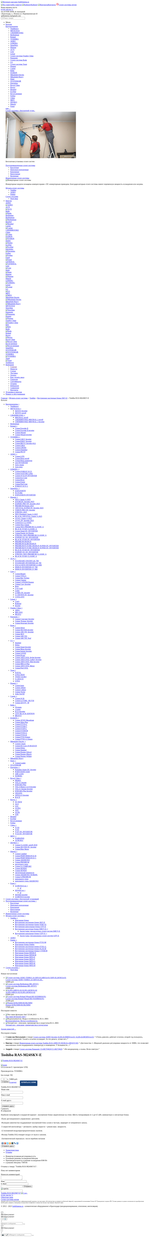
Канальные (14, 172)
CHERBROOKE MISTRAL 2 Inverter (29, 422)
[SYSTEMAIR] (12, 352)
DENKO (13, 102)
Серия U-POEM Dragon (24, 582)
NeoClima (14, 199)
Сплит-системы (12, 197)
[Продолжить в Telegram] (2, 1219)
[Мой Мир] (12, 1143)
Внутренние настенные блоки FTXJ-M (30, 942)
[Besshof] (9, 224)
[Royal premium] (12, 346)
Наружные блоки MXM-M (25, 955)
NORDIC (18, 776)
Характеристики (12, 1150)
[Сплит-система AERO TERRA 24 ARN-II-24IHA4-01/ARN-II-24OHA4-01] (36, 978)
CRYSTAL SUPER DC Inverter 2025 (29, 508)
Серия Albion (20, 688)
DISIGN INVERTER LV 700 (26, 567)
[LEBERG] (10, 283)
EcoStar (13, 92)
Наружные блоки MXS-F (25, 959)
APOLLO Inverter (22, 795)
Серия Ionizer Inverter (23, 651)
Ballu (12, 71)
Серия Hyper (20, 655)
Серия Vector (20, 692)
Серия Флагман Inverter (24, 623)
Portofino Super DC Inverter (25, 770)
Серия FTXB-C (21, 727)
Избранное (14, 386)
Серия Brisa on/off (22, 458)
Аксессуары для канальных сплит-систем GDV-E (39, 936)
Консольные (15, 174)
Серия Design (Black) (23, 754)
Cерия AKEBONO (22, 860)
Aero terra (18, 467)
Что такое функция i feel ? (16, 1017)
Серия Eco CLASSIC (23, 523)
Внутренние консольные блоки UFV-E (30, 927)
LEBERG (14, 43)
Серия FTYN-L (21, 724)
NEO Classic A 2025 (23, 499)
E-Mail (3, 1184)
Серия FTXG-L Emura (23, 739)
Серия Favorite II (21, 428)
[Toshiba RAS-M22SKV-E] (24, 1193)
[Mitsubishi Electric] (13, 300)
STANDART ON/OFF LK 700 (27, 561)
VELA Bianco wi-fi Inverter (25, 787)
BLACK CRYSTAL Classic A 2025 (28, 516)
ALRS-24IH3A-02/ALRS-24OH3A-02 (20, 992)
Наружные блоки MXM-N (25, 953)
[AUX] (9, 209)
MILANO (19, 612)
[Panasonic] (10, 314)
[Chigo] (9, 234)
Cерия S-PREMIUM (23, 877)
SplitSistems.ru (17, 1206)
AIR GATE (19, 774)
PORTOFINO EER (22, 772)
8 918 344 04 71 (7, 10)
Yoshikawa (14, 29)
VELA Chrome (20, 783)
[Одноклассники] (10, 1143)
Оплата (13, 375)
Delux (17, 645)
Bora (17, 586)
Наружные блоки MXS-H (25, 965)
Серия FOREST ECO (23, 471)
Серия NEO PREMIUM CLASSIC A (29, 527)
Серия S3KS (20, 446)
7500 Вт (24, 1163)
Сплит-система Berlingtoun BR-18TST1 (21, 986)
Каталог (9, 24)
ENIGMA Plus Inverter (23, 791)
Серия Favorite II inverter (24, 430)
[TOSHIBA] (11, 356)
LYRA (17, 681)
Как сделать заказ (17, 377)
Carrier (12, 68)
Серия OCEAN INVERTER (26, 476)
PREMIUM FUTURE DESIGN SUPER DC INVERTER (37, 546)
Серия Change (20, 580)
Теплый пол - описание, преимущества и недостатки (27, 1025)
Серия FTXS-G (21, 733)
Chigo (12, 98)
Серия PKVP (20, 452)
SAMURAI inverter (22, 897)
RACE (17, 797)
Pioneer (13, 66)
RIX (7, 325)
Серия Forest (20, 482)
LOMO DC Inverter (22, 593)
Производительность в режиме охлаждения (23, 1160)
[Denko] (9, 243)
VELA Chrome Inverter (24, 789)
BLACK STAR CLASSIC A (26, 529)
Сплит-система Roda (18, 60)
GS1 (16, 806)
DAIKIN (13, 73)
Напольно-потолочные (19, 170)
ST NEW (18, 802)
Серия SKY (19, 634)
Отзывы (13, 384)
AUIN (17, 812)
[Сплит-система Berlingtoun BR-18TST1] (22, 984)
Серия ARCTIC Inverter (24, 632)
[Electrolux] (10, 251)
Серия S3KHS (20, 448)
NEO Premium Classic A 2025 (26, 514)
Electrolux (14, 83)
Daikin (12, 194)
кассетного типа (21, 864)
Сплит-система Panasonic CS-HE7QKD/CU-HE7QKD (41, 1049)
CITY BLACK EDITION (25, 714)
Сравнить (5, 1109)
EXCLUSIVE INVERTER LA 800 (28, 565)
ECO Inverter (20, 711)
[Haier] (9, 272)
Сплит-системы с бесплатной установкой (22, 899)
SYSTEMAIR (15, 81)
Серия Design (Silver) (23, 752)
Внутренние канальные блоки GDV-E (31, 933)
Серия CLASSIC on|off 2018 (26, 845)
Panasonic (14, 58)
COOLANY (19, 597)
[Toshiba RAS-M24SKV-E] (75, 1061)
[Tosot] (9, 360)
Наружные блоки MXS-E (25, 957)
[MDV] (9, 295)
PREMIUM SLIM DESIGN (25, 544)
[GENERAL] (11, 264)
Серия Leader (20, 763)
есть (34, 1156)
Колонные (14, 176)
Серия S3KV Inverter (23, 439)
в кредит (13, 1082)
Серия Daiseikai (21, 450)
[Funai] (9, 260)
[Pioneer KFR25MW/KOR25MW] (19, 1003)
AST (17, 810)
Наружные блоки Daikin (24, 944)
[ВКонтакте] (2, 1143)
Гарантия (14, 379)
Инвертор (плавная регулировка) (19, 1156)
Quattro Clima (11, 321)
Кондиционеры (12, 26)
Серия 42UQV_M (22, 703)
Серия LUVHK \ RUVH (24, 701)
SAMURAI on (21, 886)
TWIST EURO (20, 677)
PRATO (18, 614)
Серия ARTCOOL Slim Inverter (27, 662)
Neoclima (9, 308)
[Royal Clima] (11, 342)
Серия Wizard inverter (23, 435)
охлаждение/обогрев (29, 1158)
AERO (13, 41)
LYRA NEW (20, 675)
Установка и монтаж (14, 392)
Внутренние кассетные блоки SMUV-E (31, 929)
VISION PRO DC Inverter (25, 510)
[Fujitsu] (9, 255)
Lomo (17, 591)
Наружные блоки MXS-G (25, 961)
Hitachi (13, 104)
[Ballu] (8, 213)
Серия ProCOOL (21, 668)
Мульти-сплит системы (15, 188)
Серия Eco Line (21, 478)
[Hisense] (9, 276)
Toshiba (13, 190)
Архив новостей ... (8, 1029)
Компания (10, 365)
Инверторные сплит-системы (17, 178)
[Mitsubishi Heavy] (13, 304)
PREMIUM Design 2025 (24, 506)
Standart (18, 643)
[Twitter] (7, 1143)
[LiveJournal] (15, 1143)
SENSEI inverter (21, 895)
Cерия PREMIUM (22, 862)
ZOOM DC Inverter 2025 (24, 502)
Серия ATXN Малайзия (24, 720)
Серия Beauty (20, 574)
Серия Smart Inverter (23, 647)
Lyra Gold (19, 588)
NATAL (18, 673)
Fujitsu (12, 96)
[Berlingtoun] (11, 220)
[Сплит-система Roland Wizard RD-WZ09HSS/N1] (26, 997)
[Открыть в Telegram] (2, 1230)
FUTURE (18, 493)
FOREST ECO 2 (21, 486)
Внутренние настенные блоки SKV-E (30, 922)
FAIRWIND (19, 838)
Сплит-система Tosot (18, 64)
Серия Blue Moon (22, 849)
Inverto (17, 606)
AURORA (19, 840)
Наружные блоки (22, 920)
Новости (13, 369)
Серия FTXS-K (21, 735)
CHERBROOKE (16, 33)
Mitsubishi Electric (17, 75)
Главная (13, 367)
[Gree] (8, 268)
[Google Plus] (5, 1143)
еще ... (8, 108)
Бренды (9, 201)
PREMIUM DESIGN (23, 542)
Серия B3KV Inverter (23, 441)
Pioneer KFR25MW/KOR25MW (18, 1005)
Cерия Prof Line (21, 484)
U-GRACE (19, 679)
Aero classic (19, 465)
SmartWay (14, 45)
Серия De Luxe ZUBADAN (26, 746)
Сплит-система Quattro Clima (21, 56)
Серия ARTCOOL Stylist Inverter (28, 658)
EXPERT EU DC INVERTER (26, 537)
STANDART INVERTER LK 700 (28, 563)
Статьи (13, 371)
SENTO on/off (20, 413)
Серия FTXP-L (21, 729)
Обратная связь (7, 1197)
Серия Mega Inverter (23, 649)
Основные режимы (13, 1158)
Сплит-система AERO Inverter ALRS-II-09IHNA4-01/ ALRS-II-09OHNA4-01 (63, 1037)
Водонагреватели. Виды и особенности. (22, 1021)
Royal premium (16, 94)
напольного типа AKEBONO (27, 881)
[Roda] (8, 331)
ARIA (17, 610)
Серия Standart (20, 750)
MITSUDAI (15, 31)
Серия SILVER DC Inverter (25, 847)
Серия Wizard (20, 433)
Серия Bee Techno (22, 578)
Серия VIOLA (20, 576)
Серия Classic (20, 744)
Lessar (12, 54)
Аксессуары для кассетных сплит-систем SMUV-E (40, 931)
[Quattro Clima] (12, 323)
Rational (18, 604)
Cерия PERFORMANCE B (25, 856)
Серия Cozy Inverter (23, 584)
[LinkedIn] (17, 1143)
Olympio (18, 707)
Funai (12, 106)
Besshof (13, 90)
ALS (17, 804)
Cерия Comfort (21, 854)
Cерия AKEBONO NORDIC (26, 875)
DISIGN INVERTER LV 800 (26, 569)
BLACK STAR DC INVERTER (27, 539)
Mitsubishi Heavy (16, 77)
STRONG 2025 (21, 512)
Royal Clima (15, 85)
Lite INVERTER (21, 463)
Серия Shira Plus (21, 722)
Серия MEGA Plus (22, 664)
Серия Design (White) (23, 756)
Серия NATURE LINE (24, 474)
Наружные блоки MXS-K (25, 963)
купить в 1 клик (28, 1082)
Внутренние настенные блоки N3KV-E (30, 925)
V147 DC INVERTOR (23, 832)
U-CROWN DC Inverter (24, 595)
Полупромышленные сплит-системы (20, 165)
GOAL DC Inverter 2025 (24, 520)
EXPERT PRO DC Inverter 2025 (27, 504)
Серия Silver (20, 628)
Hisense (13, 47)
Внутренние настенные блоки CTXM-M (31, 951)
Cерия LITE (19, 456)
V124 (17, 827)
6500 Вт (44, 1160)
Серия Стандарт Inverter (24, 619)
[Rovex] (9, 337)
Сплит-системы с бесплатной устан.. (20, 111)
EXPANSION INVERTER (25, 495)
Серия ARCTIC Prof (23, 638)
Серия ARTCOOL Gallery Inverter (28, 660)
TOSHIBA (14, 39)
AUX (12, 50)
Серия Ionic (19, 686)
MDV (12, 100)
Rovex (12, 87)
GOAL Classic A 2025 (23, 518)
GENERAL (10, 262)
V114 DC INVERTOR (23, 834)
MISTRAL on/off (21, 417)
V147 (17, 830)
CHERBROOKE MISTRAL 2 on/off (29, 420)
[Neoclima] (10, 310)
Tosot (8, 358)
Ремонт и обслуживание (15, 394)
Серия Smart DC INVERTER (26, 531)
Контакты (14, 390)
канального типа (21, 879)
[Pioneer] (9, 318)
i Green (18, 709)
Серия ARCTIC (21, 636)
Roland (13, 37)
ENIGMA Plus (20, 785)
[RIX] (8, 327)
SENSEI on (20, 890)
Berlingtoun (14, 35)
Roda (8, 329)
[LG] (8, 291)
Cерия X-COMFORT (23, 866)
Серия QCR (19, 698)
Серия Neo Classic (22, 525)
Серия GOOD (20, 653)
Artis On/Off (19, 694)
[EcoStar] (9, 247)
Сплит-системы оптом (10, 1199)
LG (11, 62)
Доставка (14, 373)
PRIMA (18, 780)
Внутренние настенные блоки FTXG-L (30, 947)
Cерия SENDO (21, 868)
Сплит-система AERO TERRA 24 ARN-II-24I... (24, 980)
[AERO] (9, 205)
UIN (16, 814)
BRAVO (18, 716)
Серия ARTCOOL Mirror (25, 666)
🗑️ (5, 1219)
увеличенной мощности (24, 873)
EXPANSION (20, 491)
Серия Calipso (20, 690)
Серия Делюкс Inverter (24, 621)
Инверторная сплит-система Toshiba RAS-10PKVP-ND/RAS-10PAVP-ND (49, 1043)
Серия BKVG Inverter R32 (25, 443)
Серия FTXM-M (21, 731)
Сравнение (14, 388)
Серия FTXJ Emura (22, 737)
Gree (12, 52)
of (20, 888)
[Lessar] (9, 287)
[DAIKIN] (10, 239)
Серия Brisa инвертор (23, 461)
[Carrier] (9, 228)
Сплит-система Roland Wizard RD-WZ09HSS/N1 (25, 999)
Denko (8, 241)
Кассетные (14, 168)
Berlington (9, 215)
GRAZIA (18, 793)
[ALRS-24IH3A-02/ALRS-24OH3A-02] (21, 990)
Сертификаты (15, 382)
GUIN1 (18, 808)
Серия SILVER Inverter (24, 630)
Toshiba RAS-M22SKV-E (11, 1193)
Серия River (19, 480)
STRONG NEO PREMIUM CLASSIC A (31, 535)
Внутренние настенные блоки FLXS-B (30, 949)
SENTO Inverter (21, 411)
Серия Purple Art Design (24, 533)
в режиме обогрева (13, 1163)
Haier (12, 79)
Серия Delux (20, 748)
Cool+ (17, 601)
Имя (2, 1181)
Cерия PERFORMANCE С (25, 858)
